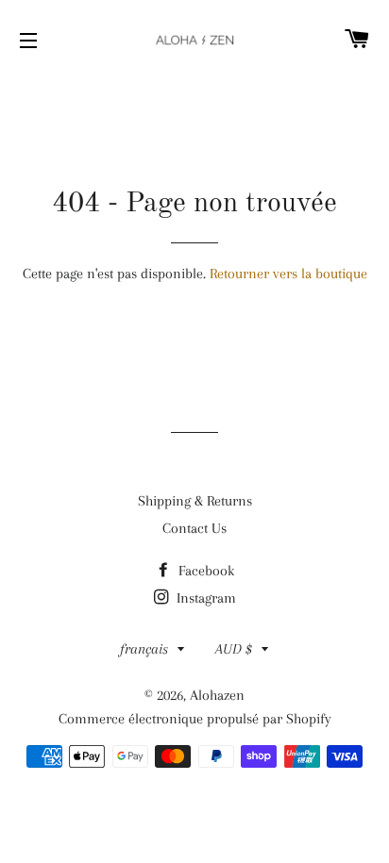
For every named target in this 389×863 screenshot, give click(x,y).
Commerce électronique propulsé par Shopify (195, 718)
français (144, 648)
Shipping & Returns (195, 500)
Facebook (204, 570)
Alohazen (217, 695)
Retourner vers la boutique (288, 273)
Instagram (204, 597)
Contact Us (194, 528)
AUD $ (233, 648)
